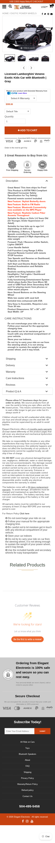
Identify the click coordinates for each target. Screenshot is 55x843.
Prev (24, 68)
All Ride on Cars (27, 742)
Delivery (10, 365)
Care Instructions (15, 378)
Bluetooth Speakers (27, 754)
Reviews (10, 385)
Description (12, 181)
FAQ (27, 766)
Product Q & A (13, 391)
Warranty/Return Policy (27, 784)
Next (31, 68)
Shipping (11, 358)
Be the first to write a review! (27, 639)
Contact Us (28, 796)
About (27, 760)
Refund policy (28, 790)
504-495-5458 (29, 806)
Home (5, 13)
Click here (24, 513)
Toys (27, 748)
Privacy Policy (27, 778)
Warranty (10, 371)
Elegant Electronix (22, 817)
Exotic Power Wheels (24, 13)
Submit (42, 731)
